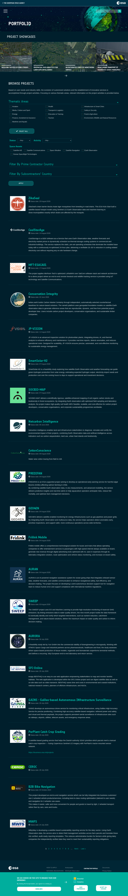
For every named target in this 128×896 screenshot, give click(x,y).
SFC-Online (35, 668)
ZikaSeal (33, 198)
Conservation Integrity (43, 294)
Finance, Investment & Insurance (24, 118)
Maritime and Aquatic (19, 122)
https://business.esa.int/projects (41, 752)
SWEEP (33, 601)
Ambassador (69, 867)
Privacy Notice (106, 871)
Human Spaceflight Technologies (25, 154)
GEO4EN (33, 508)
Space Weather (55, 150)
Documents (106, 867)
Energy (14, 114)
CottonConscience (39, 450)
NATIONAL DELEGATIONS (55, 871)
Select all (23, 131)
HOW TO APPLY (51, 867)
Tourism (51, 118)
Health (50, 106)
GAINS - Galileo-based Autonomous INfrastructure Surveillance (69, 700)
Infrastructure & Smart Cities (94, 106)
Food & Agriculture (91, 114)
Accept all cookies (103, 888)
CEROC (32, 767)
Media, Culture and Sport (21, 110)
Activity (37, 140)
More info (39, 889)
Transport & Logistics (55, 110)
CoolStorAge (36, 230)
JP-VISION (35, 329)
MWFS (32, 821)
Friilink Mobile (37, 537)
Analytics (80, 882)
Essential (80, 879)
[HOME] (13, 868)
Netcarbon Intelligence (43, 421)
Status (13, 140)
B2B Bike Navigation (41, 787)
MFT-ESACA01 (37, 265)
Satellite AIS (17, 150)
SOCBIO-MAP (37, 389)
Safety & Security (90, 110)
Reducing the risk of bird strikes (15, 67)
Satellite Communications (36, 150)
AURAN (33, 569)
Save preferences (81, 888)
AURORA (34, 636)
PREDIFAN (35, 473)
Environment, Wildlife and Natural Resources (100, 118)
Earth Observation (90, 150)
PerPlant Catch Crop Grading (46, 732)
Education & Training (55, 114)
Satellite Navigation (73, 150)
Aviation (15, 106)
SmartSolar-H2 (38, 361)
